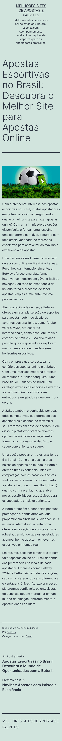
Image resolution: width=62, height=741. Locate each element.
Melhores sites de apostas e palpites (31, 10)
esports (11, 631)
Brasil (29, 636)
